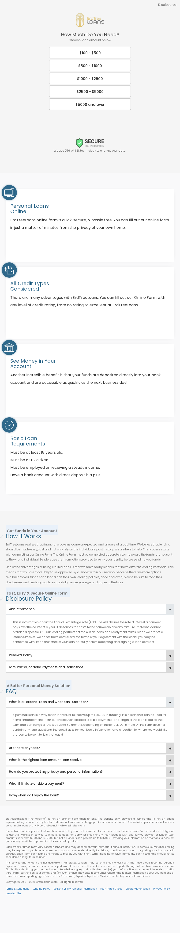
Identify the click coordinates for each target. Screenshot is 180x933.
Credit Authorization (138, 889)
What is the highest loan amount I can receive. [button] (45, 759)
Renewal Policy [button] (20, 655)
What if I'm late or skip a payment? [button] (36, 783)
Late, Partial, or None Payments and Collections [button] (46, 667)
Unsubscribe (13, 893)
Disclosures (167, 4)
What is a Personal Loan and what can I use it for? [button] (48, 701)
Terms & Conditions (17, 889)
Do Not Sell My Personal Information (75, 889)
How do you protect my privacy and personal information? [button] (55, 771)
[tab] (90, 609)
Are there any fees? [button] (24, 747)
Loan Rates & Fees (111, 889)
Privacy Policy (161, 889)
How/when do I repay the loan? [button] (34, 795)
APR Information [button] (21, 609)
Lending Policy (41, 889)
